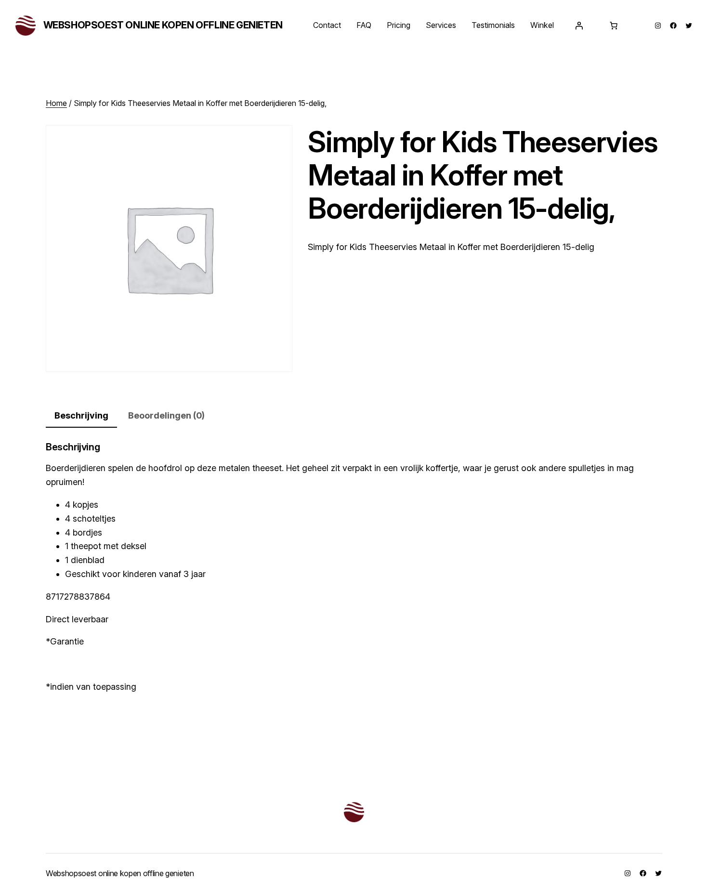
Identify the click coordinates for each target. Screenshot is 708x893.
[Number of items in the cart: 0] (613, 25)
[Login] (579, 25)
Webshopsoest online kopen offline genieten (163, 25)
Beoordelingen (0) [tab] (166, 415)
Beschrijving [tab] (81, 415)
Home (56, 103)
